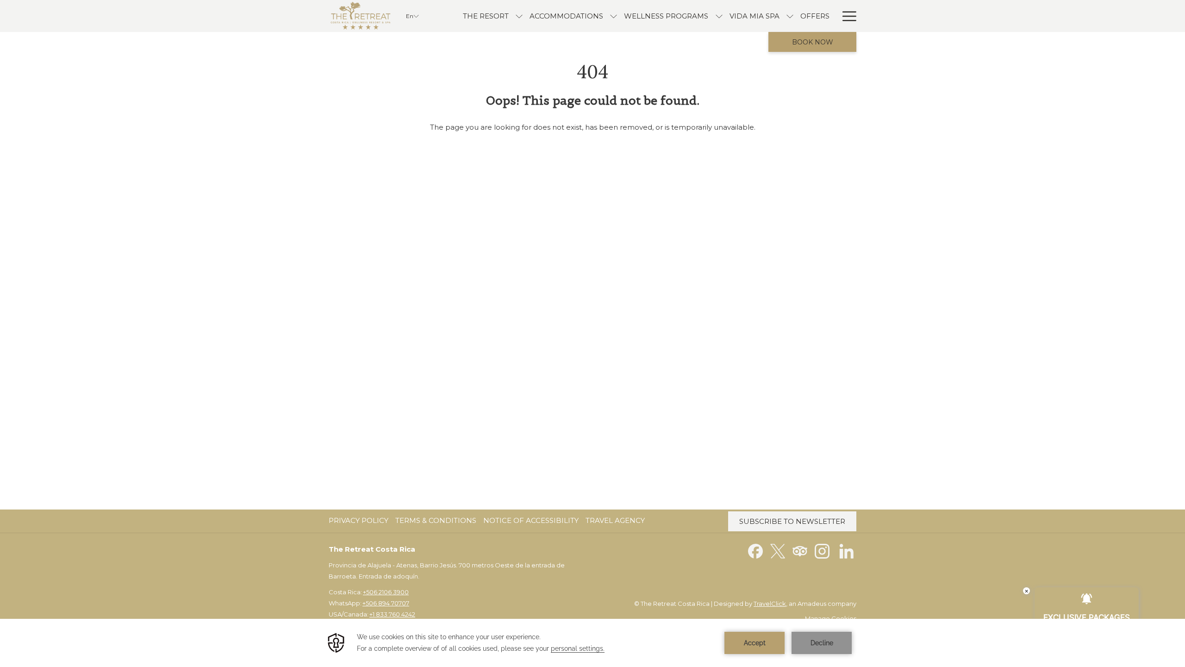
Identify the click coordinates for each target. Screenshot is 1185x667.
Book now (812, 42)
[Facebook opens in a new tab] (755, 550)
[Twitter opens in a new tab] (777, 550)
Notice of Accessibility (531, 520)
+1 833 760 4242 (392, 614)
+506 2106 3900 (386, 592)
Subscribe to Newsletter (792, 521)
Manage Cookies (830, 618)
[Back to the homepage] (360, 16)
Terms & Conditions (435, 520)
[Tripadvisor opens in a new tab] (799, 550)
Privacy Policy (358, 520)
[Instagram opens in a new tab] (822, 550)
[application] (592, 643)
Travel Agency (615, 520)
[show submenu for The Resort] (519, 16)
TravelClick (770, 603)
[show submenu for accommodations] (613, 16)
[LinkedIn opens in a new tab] (846, 550)
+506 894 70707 (385, 603)
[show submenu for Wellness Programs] (719, 16)
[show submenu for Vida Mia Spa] (790, 16)
